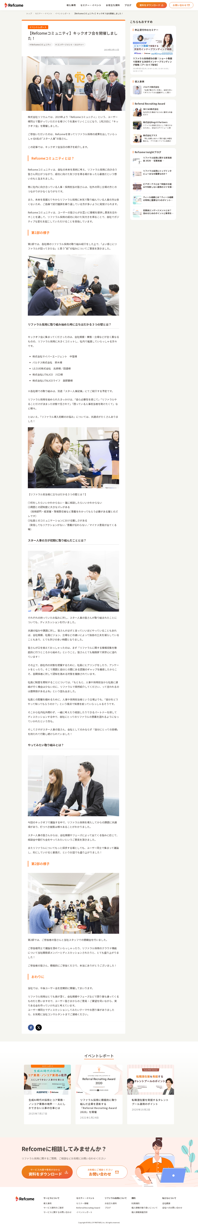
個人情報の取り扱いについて (144, 1207)
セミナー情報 (82, 1203)
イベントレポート (84, 1212)
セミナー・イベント (90, 5)
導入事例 (71, 5)
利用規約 (135, 1203)
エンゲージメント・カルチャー (70, 44)
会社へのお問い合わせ (172, 1207)
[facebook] (31, 1027)
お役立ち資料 (113, 5)
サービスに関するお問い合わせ (57, 1212)
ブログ (128, 5)
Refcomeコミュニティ (40, 44)
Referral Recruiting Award (88, 1207)
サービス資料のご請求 (53, 1207)
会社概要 (166, 1203)
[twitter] (39, 1027)
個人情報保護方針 (139, 1212)
